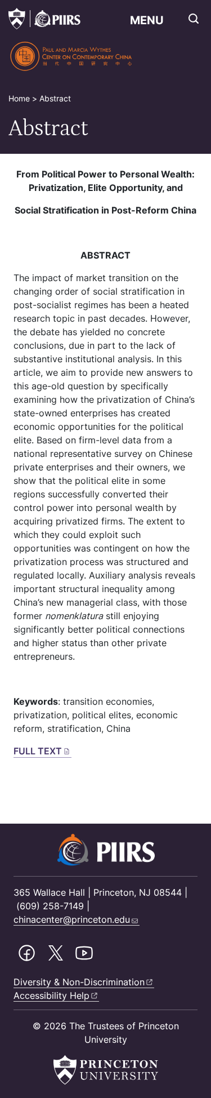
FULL (38, 751)
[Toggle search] (194, 18)
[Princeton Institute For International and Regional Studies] (55, 18)
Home (19, 98)
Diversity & (79, 982)
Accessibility (51, 995)
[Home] (71, 56)
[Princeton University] (16, 18)
